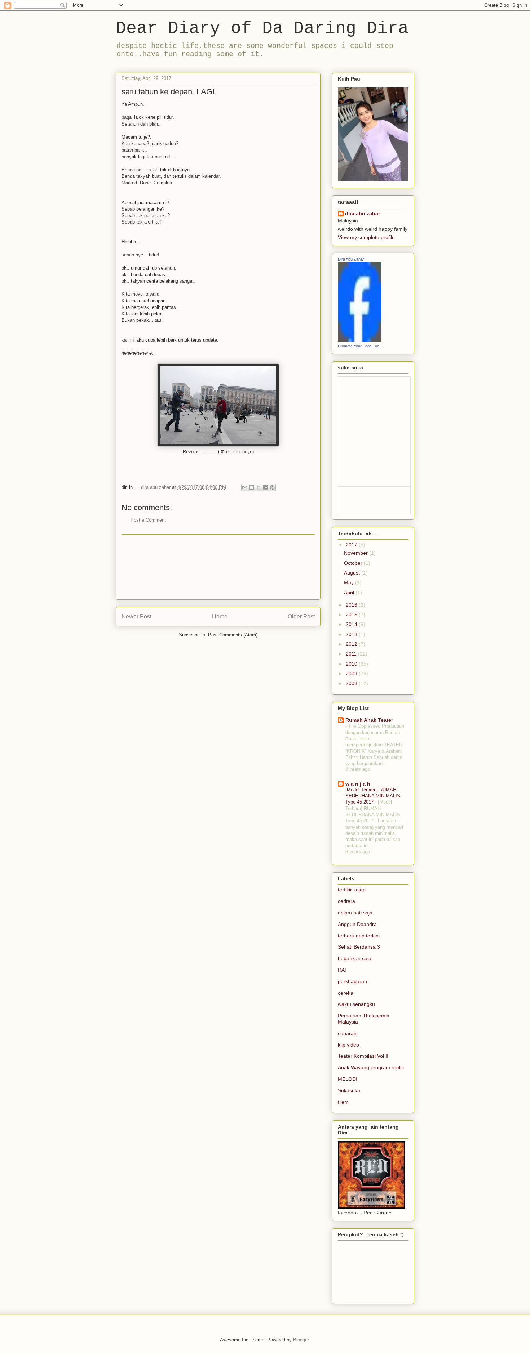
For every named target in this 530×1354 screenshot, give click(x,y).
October (354, 563)
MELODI (347, 1079)
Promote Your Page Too (358, 346)
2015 (352, 614)
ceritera (346, 901)
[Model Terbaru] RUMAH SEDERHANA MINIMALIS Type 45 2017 (372, 796)
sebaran (347, 1033)
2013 (352, 634)
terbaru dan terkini (359, 936)
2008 (352, 683)
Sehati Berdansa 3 (359, 947)
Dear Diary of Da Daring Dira (262, 28)
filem (343, 1102)
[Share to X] (258, 487)
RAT (343, 970)
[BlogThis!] (251, 487)
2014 (352, 624)
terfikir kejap (352, 889)
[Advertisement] (218, 567)
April (349, 592)
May (349, 582)
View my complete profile (366, 237)
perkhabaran (352, 981)
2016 (352, 605)
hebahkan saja (354, 958)
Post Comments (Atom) (232, 635)
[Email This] (244, 487)
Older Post (301, 616)
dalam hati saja (355, 913)
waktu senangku (356, 1004)
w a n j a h (357, 784)
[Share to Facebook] (265, 487)
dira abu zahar (362, 213)
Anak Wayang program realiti (371, 1067)
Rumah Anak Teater (369, 720)
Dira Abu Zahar (351, 259)
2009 (352, 673)
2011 (352, 654)
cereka (345, 993)
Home (220, 616)
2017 (352, 545)
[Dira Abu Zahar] (359, 340)
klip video (348, 1045)
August (352, 573)
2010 (352, 664)
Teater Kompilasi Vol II (363, 1056)
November (356, 553)
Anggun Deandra (357, 924)
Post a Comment (148, 520)
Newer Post (136, 616)
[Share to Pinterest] (272, 487)
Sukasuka (349, 1090)
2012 (352, 644)
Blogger (301, 1339)
